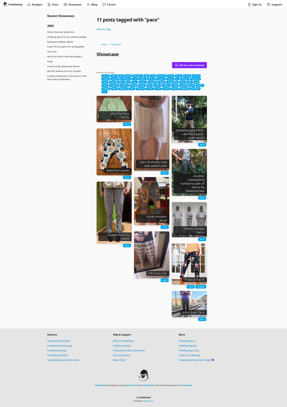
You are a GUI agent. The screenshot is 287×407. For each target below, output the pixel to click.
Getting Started (121, 345)
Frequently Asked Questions (129, 350)
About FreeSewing (123, 341)
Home (104, 44)
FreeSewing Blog (56, 350)
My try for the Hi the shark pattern (64, 56)
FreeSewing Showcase (59, 345)
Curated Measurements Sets (63, 360)
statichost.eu (148, 401)
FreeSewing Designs (58, 341)
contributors (149, 385)
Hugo (50, 61)
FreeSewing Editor (57, 355)
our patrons (186, 385)
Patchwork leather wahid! (60, 41)
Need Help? (119, 360)
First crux (52, 51)
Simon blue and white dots (60, 32)
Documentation (122, 355)
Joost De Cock (131, 385)
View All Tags (104, 29)
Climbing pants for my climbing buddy (66, 37)
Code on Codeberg (189, 355)
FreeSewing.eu (187, 341)
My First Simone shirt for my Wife (64, 71)
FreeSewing (100, 385)
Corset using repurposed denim (63, 66)
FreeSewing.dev (188, 345)
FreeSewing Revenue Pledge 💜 (196, 360)
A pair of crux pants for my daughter (65, 46)
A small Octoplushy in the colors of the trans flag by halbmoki (67, 78)
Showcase (116, 44)
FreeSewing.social (189, 350)
